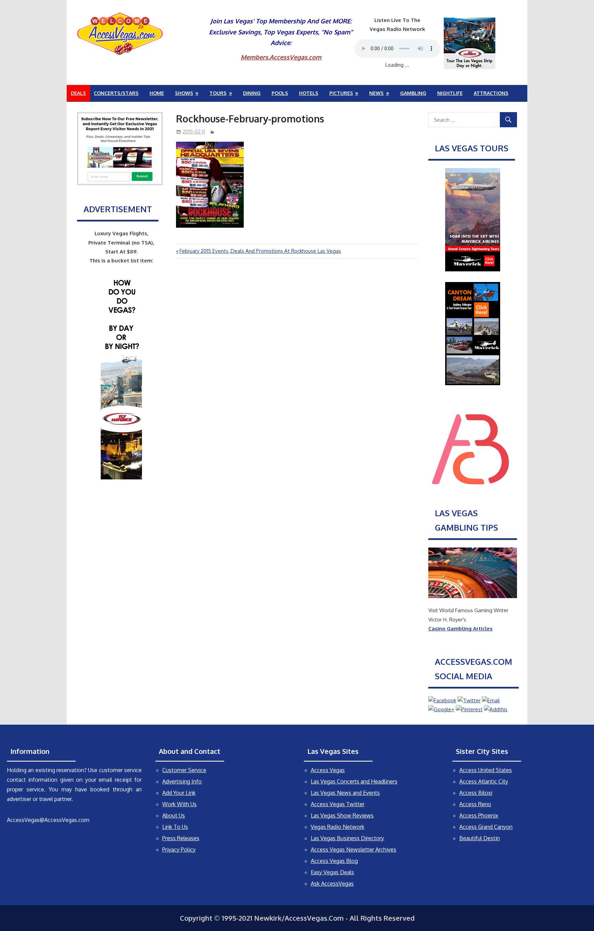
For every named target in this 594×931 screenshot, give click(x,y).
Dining (252, 93)
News (376, 93)
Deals (78, 93)
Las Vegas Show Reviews (342, 815)
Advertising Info (182, 781)
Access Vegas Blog (334, 860)
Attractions (491, 93)
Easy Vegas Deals (332, 872)
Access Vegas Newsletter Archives (353, 849)
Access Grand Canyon (486, 826)
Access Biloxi (475, 792)
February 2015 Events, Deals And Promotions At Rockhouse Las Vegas (260, 251)
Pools (280, 93)
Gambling (413, 93)
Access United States (485, 770)
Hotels (308, 93)
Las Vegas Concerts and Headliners (354, 781)
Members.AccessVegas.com (281, 57)
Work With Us (179, 804)
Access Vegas (328, 770)
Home (157, 93)
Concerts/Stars (116, 93)
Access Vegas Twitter (337, 804)
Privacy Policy (179, 849)
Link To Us (175, 826)
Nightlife (450, 93)
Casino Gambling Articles (460, 628)
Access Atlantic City (483, 781)
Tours (218, 93)
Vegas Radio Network (337, 826)
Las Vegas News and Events (345, 792)
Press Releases (180, 838)
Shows (184, 93)
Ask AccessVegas (332, 883)
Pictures (341, 93)
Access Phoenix (478, 815)
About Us (173, 815)
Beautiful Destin (479, 838)
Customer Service (184, 770)
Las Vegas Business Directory (347, 838)
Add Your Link (179, 792)
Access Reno (475, 804)
